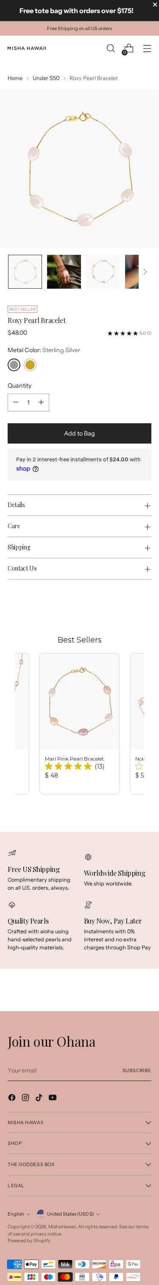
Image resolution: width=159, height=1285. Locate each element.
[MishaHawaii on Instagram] (26, 1098)
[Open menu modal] (147, 48)
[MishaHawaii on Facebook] (13, 1098)
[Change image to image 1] (25, 272)
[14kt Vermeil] (30, 364)
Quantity (19, 385)
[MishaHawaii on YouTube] (53, 1098)
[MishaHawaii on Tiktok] (40, 1098)
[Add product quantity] (41, 402)
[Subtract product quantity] (15, 402)
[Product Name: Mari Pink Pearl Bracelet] (79, 723)
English (16, 1214)
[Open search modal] (110, 48)
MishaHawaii (62, 1227)
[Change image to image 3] (103, 272)
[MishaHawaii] (27, 48)
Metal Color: (44, 350)
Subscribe (137, 1070)
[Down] (145, 272)
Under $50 (46, 78)
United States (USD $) (70, 1214)
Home (15, 78)
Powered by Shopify (29, 1241)
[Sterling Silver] (14, 364)
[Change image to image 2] (64, 272)
